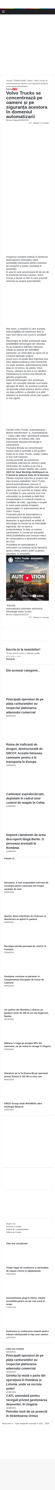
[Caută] (51, 13)
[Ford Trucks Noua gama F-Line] (27, 4)
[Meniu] (3, 13)
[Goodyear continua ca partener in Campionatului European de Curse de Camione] (19, 973)
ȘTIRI (14, 89)
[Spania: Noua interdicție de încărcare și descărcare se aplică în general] (19, 913)
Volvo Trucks (25, 611)
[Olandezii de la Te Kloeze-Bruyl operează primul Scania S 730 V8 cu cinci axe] (19, 1070)
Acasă (9, 81)
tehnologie (11, 611)
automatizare (13, 608)
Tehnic (30, 81)
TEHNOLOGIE (19, 81)
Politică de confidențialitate (17, 1229)
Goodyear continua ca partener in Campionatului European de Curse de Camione (24, 979)
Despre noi (10, 1224)
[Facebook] (6, 620)
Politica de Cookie (13, 1232)
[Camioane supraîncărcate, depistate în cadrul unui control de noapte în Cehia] (27, 790)
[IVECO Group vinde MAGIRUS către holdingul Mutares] (19, 1100)
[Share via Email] (7, 620)
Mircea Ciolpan (12, 120)
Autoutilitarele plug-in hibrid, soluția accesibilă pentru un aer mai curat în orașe (25, 1301)
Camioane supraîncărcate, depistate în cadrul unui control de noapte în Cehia (25, 798)
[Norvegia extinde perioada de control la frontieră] (19, 943)
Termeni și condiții (13, 1226)
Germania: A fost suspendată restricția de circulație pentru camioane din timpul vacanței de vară (26, 885)
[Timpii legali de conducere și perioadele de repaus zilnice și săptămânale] (21, 1265)
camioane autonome (31, 608)
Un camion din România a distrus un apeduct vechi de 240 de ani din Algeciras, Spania (26, 1012)
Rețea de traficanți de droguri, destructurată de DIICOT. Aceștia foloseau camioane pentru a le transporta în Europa (24, 753)
